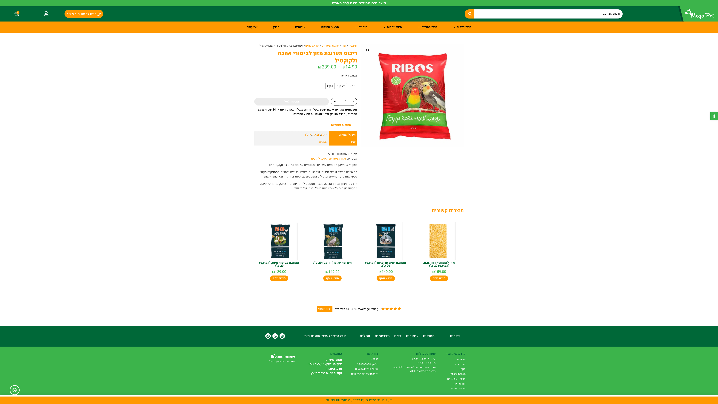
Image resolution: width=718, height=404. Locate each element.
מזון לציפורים (312, 46)
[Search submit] (469, 13)
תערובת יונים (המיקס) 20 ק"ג (332, 263)
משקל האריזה (348, 75)
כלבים (455, 336)
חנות (344, 46)
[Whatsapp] (275, 336)
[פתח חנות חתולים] (419, 27)
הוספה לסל (291, 101)
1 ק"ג (324, 135)
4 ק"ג (308, 135)
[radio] (352, 86)
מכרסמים (382, 336)
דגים (397, 336)
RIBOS (323, 142)
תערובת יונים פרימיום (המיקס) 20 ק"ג (385, 264)
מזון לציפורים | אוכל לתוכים (328, 158)
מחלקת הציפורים (331, 46)
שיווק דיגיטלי (275, 361)
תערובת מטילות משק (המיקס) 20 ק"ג (279, 264)
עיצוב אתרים (289, 361)
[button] (714, 116)
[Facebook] (268, 336)
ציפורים (412, 336)
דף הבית (353, 46)
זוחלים (365, 336)
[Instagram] (282, 336)
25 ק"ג (315, 135)
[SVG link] (283, 356)
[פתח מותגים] (356, 27)
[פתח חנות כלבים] (454, 27)
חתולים (429, 336)
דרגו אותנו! (324, 309)
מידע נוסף (439, 278)
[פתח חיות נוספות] (384, 27)
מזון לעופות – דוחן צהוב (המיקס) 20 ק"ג (439, 264)
